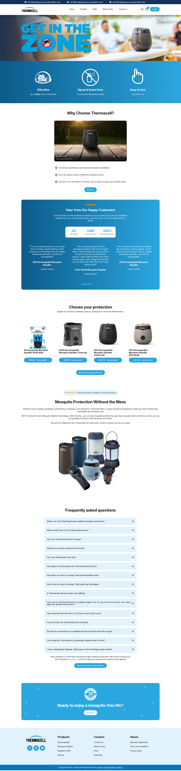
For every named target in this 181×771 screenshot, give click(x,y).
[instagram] (36, 748)
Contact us (123, 9)
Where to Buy (108, 9)
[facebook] (30, 748)
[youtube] (42, 748)
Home (72, 9)
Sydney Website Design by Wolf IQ (110, 767)
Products (83, 9)
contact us (74, 659)
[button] (86, 284)
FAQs (95, 9)
